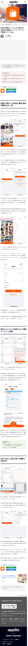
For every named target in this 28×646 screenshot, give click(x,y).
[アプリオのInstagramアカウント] (8, 635)
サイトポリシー (11, 639)
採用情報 (8, 643)
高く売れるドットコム (15, 432)
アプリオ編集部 (7, 35)
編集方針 (8, 67)
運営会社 (4, 643)
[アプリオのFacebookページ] (10, 635)
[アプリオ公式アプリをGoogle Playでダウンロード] (12, 635)
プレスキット (11, 641)
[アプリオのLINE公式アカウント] (20, 635)
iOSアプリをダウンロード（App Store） (11, 92)
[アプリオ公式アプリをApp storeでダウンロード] (14, 635)
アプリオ (2, 24)
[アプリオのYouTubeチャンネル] (18, 635)
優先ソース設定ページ (15, 619)
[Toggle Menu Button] (2, 2)
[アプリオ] (13, 2)
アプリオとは (5, 639)
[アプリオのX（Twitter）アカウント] (7, 635)
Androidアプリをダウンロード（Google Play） (11, 89)
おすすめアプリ (8, 24)
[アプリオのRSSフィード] (16, 635)
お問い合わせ (5, 641)
